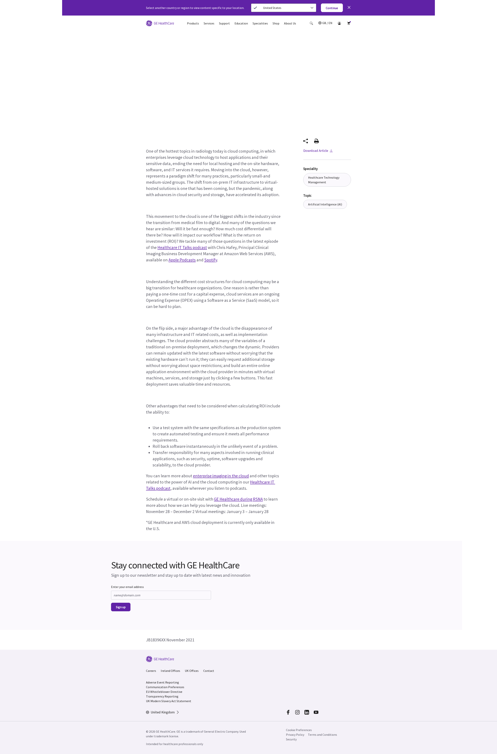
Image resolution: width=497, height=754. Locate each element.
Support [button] (224, 23)
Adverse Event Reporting (162, 682)
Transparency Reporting (162, 696)
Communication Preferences (165, 687)
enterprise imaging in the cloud (221, 475)
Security (291, 739)
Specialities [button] (260, 23)
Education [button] (241, 23)
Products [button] (193, 23)
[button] (311, 23)
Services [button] (209, 23)
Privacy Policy (295, 735)
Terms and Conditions (322, 735)
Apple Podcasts (182, 260)
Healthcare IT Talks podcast (182, 247)
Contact (208, 671)
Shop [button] (276, 23)
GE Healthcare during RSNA (238, 499)
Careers (151, 671)
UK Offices (192, 671)
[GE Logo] (160, 24)
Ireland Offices (170, 671)
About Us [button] (290, 23)
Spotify (210, 260)
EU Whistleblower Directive (164, 692)
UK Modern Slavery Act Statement (168, 701)
